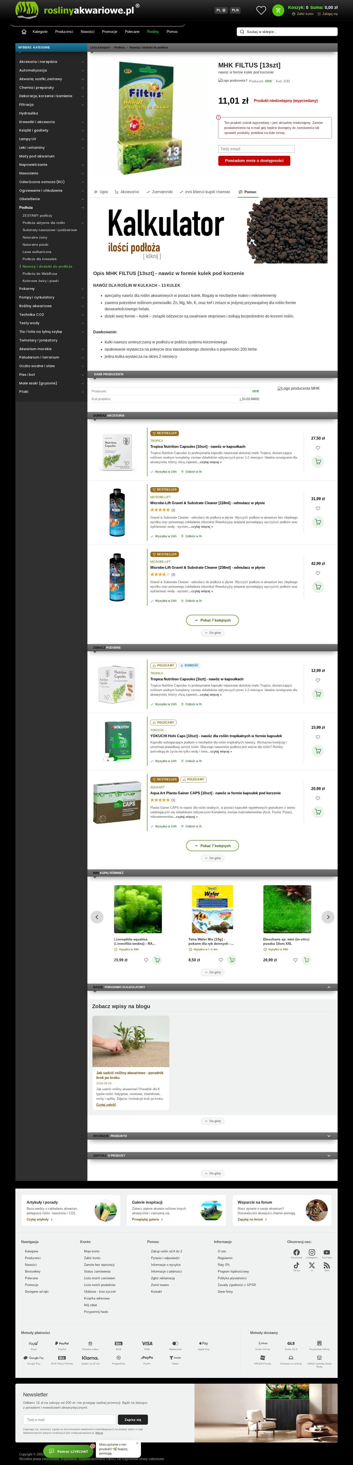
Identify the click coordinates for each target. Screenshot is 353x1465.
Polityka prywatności (232, 1278)
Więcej (99, 1432)
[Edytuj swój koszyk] (278, 10)
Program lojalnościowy (233, 1271)
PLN (235, 10)
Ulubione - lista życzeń (100, 1291)
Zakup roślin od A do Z (166, 1251)
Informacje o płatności (166, 1271)
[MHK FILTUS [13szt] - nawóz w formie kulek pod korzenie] (150, 118)
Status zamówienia (97, 1271)
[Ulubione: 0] (261, 10)
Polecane (132, 32)
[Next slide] (328, 917)
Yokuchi (157, 730)
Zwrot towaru (160, 1285)
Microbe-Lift (160, 497)
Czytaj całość (106, 1104)
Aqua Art (157, 787)
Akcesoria (130, 191)
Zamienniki (162, 191)
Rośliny (153, 32)
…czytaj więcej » (209, 462)
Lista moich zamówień (99, 1278)
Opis (104, 191)
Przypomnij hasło (96, 1312)
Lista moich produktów (99, 1285)
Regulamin (225, 1258)
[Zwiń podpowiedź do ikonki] (137, 1443)
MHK (255, 391)
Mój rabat (90, 1305)
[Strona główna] (24, 32)
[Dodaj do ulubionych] (318, 448)
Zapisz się (133, 1420)
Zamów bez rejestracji (99, 1265)
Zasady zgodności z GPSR (237, 1285)
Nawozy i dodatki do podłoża (149, 47)
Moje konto (91, 1251)
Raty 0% (224, 1265)
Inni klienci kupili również (207, 191)
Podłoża (119, 47)
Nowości (87, 32)
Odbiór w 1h (193, 471)
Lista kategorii (100, 47)
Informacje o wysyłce (166, 1265)
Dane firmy (225, 1291)
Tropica (156, 440)
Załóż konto (92, 1258)
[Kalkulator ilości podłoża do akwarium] (207, 231)
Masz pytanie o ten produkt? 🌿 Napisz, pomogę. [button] (113, 1448)
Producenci (64, 32)
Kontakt (156, 1291)
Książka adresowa (97, 1298)
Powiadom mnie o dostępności (254, 160)
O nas (222, 1251)
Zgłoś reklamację (163, 1278)
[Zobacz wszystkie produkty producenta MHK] (233, 81)
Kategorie (40, 32)
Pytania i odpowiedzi (165, 1258)
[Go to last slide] (97, 917)
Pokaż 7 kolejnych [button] (216, 620)
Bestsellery (33, 1271)
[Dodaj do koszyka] (318, 462)
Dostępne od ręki (37, 1291)
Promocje (109, 32)
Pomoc (172, 32)
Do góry (215, 633)
